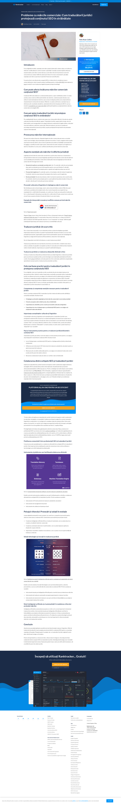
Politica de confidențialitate (77, 720)
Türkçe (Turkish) (74, 758)
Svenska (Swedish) (75, 756)
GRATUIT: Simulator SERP (53, 734)
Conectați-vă (44, 410)
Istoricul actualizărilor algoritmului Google (57, 755)
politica (74, 800)
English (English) (74, 738)
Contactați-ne (90, 718)
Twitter (33, 718)
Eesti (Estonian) (74, 770)
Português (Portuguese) (76, 754)
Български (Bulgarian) (76, 762)
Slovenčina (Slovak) (75, 784)
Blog (47, 4)
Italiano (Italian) (74, 746)
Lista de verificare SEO (52, 730)
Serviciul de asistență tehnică (77, 733)
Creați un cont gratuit (48, 408)
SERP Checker (51, 722)
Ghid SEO (50, 749)
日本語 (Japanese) (75, 748)
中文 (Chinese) (74, 760)
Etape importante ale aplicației (77, 731)
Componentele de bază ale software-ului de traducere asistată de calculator (47, 491)
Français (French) (74, 744)
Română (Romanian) (75, 782)
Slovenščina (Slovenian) (76, 786)
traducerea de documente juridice (33, 372)
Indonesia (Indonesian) (76, 776)
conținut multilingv (50, 431)
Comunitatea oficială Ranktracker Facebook (28, 718)
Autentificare (95, 4)
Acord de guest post (52, 753)
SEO (63, 82)
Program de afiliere (52, 743)
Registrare (104, 4)
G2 (43, 718)
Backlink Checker (51, 726)
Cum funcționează (36, 4)
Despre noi (89, 720)
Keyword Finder (51, 720)
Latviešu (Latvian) (74, 780)
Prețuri (42, 4)
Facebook (18, 718)
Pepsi (30, 215)
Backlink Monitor (51, 728)
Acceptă (110, 800)
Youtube (23, 718)
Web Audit (50, 724)
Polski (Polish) (74, 752)
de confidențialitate (83, 800)
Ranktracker (18, 4)
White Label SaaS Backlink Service (55, 739)
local (25, 84)
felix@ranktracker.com (91, 732)
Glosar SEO (50, 747)
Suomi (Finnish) (74, 772)
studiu (27, 144)
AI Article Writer (51, 732)
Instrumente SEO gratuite (53, 751)
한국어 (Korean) (74, 790)
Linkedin (38, 718)
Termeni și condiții (75, 718)
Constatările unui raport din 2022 (37, 106)
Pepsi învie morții (31, 212)
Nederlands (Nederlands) (76, 750)
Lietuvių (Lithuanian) (75, 778)
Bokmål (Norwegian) (75, 792)
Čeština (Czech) (74, 764)
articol (33, 259)
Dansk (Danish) (74, 766)
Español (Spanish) (74, 742)
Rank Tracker (50, 718)
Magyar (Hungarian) (75, 774)
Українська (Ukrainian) (76, 788)
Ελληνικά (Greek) (74, 768)
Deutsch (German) (75, 740)
